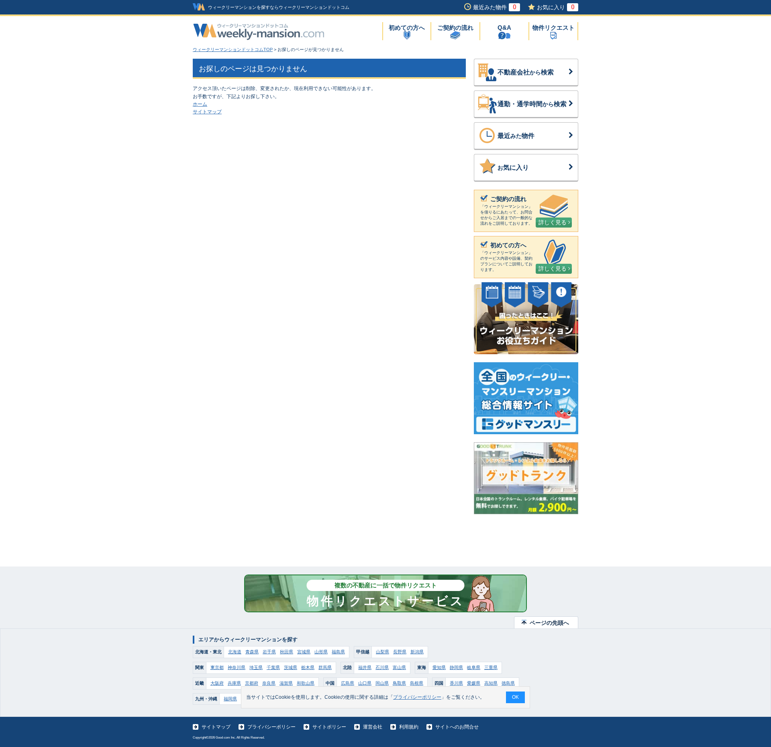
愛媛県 (473, 683)
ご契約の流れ (455, 27)
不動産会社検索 (526, 72)
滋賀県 (286, 683)
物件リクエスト (553, 27)
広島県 (347, 683)
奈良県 (268, 683)
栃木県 (307, 667)
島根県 (416, 683)
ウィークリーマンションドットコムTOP (233, 49)
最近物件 (516, 135)
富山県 (399, 667)
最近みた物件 (494, 7)
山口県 (364, 683)
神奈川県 (236, 667)
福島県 (338, 651)
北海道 (234, 651)
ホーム (200, 104)
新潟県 (417, 651)
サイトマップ (207, 112)
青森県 (252, 651)
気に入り (513, 167)
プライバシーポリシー (271, 727)
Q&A (504, 27)
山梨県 (382, 651)
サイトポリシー (329, 727)
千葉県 (273, 667)
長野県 (399, 651)
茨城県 (290, 667)
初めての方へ (407, 27)
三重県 (491, 667)
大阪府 (217, 683)
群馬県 (325, 667)
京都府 (251, 683)
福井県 (364, 667)
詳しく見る (552, 222)
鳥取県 (399, 683)
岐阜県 (473, 667)
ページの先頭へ (549, 623)
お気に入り (556, 7)
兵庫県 (234, 683)
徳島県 (508, 683)
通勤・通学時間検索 (532, 104)
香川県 (456, 683)
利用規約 (408, 727)
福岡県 (230, 698)
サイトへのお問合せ (457, 727)
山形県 (321, 651)
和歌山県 (305, 683)
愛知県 (439, 667)
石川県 (382, 667)
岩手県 (269, 651)
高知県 (491, 683)
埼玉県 (256, 667)
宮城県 (303, 651)
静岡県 (456, 667)
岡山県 (382, 683)
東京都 (217, 667)
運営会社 (372, 727)
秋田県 (286, 651)
